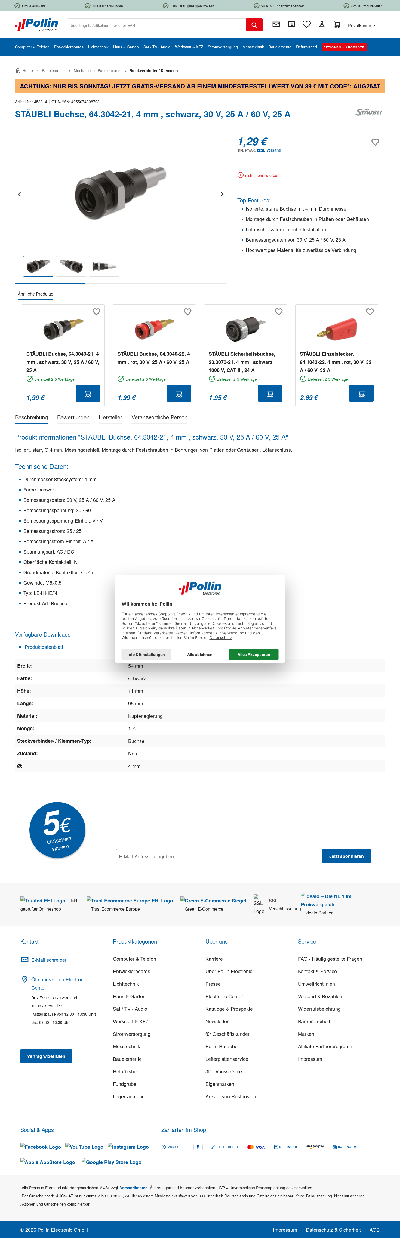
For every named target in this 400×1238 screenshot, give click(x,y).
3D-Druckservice (223, 1071)
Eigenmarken (219, 1083)
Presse (213, 983)
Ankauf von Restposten (230, 1096)
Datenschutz (151, 868)
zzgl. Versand (269, 150)
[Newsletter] (276, 24)
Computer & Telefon (134, 958)
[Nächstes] (222, 193)
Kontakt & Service (317, 971)
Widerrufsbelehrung (319, 1008)
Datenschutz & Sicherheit (333, 1229)
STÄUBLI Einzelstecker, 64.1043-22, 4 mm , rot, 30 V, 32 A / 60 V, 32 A (335, 362)
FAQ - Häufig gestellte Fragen (330, 958)
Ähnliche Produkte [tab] (35, 294)
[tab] (31, 418)
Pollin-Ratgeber (222, 1046)
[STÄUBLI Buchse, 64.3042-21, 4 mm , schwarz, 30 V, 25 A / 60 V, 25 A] (120, 193)
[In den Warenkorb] (88, 393)
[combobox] (157, 24)
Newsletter (217, 1021)
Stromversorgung (131, 1033)
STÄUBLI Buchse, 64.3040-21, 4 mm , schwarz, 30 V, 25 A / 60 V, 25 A (62, 362)
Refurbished (126, 1071)
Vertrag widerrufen (46, 1056)
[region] (121, 209)
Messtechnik (126, 1046)
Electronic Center (224, 996)
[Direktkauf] (291, 24)
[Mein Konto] (322, 24)
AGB (375, 1229)
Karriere (214, 958)
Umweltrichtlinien (316, 983)
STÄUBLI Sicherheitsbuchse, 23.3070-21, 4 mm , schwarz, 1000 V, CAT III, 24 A (242, 362)
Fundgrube (124, 1083)
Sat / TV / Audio (130, 1008)
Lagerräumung (129, 1096)
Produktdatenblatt (43, 646)
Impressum (310, 1058)
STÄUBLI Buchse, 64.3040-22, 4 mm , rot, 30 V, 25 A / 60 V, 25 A (154, 357)
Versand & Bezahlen (320, 996)
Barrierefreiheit (314, 1021)
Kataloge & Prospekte (229, 1008)
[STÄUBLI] (368, 116)
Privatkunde (360, 25)
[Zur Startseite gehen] (36, 24)
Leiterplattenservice (226, 1058)
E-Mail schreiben (49, 959)
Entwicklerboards (131, 971)
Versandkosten (134, 1187)
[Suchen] (254, 24)
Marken (306, 1033)
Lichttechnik (126, 983)
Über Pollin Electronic (228, 971)
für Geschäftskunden (228, 1033)
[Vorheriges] (19, 193)
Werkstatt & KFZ (131, 1021)
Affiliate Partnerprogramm (326, 1046)
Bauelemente (127, 1058)
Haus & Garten (129, 996)
